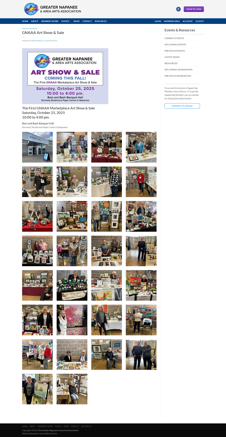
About (34, 21)
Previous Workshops (178, 75)
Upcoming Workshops (179, 69)
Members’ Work (49, 21)
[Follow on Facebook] (178, 9)
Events (65, 21)
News (77, 21)
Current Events (174, 38)
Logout (200, 21)
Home (25, 21)
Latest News (172, 57)
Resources (101, 21)
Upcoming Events (175, 44)
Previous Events (29, 29)
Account (188, 21)
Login (158, 21)
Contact (87, 21)
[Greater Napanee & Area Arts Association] (52, 9)
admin (54, 41)
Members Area (172, 21)
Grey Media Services (48, 433)
